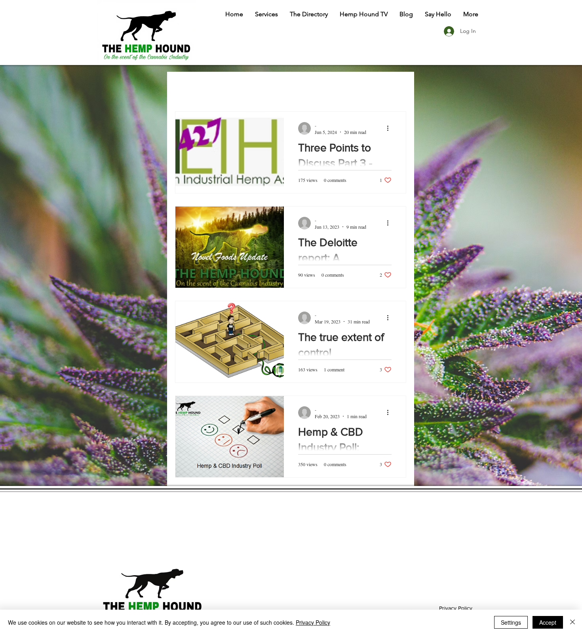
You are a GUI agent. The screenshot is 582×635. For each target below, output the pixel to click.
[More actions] (390, 128)
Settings (511, 622)
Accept (547, 622)
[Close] (572, 622)
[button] (266, 14)
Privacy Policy (455, 608)
